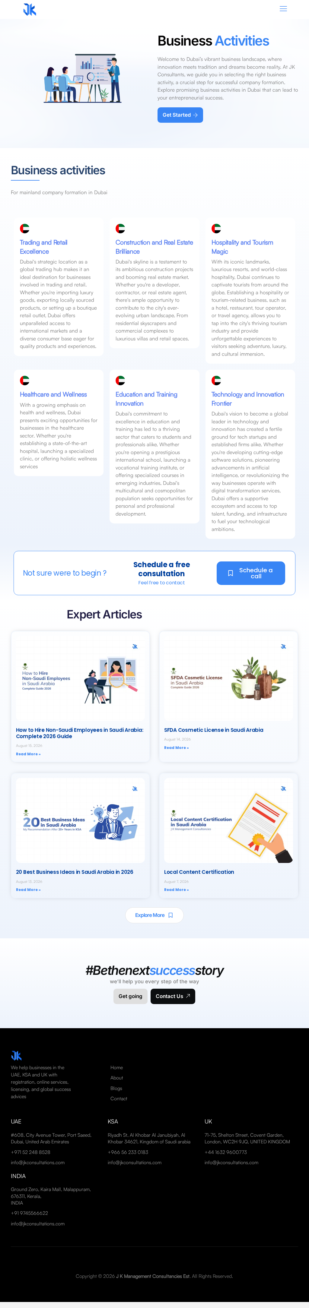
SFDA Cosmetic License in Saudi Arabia (213, 730)
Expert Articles (104, 614)
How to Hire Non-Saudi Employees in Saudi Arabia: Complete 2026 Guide (79, 733)
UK (208, 1121)
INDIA (18, 1176)
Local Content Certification (199, 872)
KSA (113, 1121)
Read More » (28, 754)
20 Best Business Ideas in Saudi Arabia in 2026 (74, 872)
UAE (16, 1121)
